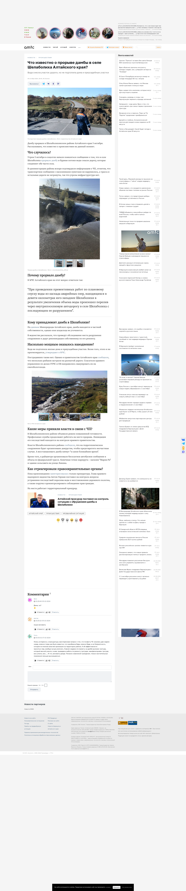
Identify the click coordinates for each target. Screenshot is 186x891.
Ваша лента (128, 47)
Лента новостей (125, 55)
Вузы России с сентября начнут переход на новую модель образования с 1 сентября (135, 387)
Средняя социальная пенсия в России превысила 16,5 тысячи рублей (133, 538)
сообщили (103, 357)
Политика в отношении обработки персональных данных (42, 735)
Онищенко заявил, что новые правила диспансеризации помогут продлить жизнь (135, 553)
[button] (105, 180)
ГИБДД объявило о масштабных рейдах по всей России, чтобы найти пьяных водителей (135, 214)
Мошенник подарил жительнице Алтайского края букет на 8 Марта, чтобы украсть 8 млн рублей (136, 412)
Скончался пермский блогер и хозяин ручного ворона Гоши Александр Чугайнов (135, 279)
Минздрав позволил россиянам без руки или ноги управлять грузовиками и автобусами (134, 563)
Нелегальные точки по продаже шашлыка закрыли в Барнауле (134, 222)
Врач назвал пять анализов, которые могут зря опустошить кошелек (135, 91)
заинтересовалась (59, 473)
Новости (46, 47)
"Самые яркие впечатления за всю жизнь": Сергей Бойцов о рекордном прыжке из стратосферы (135, 256)
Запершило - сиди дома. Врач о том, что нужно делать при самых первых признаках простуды (135, 106)
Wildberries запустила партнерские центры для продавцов (135, 420)
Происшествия (45, 57)
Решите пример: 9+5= (36, 685)
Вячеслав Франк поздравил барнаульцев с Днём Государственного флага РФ (135, 571)
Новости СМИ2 (29, 709)
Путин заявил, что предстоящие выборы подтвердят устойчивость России (134, 197)
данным (35, 327)
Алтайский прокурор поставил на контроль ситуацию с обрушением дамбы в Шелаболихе (83, 501)
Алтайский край (36, 513)
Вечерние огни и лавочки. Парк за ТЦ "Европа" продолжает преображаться (133, 114)
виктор (36, 618)
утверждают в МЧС (55, 352)
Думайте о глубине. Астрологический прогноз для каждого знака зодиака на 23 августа (134, 122)
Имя (30, 666)
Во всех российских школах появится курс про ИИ (135, 547)
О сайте (50, 723)
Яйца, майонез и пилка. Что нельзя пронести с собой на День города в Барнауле (132, 522)
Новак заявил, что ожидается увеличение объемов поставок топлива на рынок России (135, 189)
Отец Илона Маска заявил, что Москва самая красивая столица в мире (133, 84)
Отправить (34, 689)
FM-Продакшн (52, 718)
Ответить (55, 612)
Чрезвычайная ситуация (73, 513)
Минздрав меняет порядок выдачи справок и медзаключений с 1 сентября (135, 404)
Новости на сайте (30, 718)
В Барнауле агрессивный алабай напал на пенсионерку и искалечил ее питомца (135, 271)
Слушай (63, 47)
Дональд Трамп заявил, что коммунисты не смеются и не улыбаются (135, 480)
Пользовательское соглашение (34, 721)
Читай (55, 47)
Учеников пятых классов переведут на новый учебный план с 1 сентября (133, 396)
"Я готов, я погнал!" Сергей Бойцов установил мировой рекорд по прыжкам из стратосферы (135, 379)
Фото (35, 599)
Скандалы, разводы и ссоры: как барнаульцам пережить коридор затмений (135, 98)
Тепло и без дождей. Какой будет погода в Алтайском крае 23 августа (135, 130)
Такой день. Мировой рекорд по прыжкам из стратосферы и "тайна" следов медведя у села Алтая (136, 181)
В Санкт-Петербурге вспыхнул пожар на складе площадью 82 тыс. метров (134, 77)
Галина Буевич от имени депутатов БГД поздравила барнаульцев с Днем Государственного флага (134, 429)
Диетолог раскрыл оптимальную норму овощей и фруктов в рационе (134, 264)
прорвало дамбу (49, 160)
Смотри (72, 47)
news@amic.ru (91, 731)
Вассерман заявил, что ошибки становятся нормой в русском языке (135, 330)
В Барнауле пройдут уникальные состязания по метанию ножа (131, 347)
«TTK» (51, 753)
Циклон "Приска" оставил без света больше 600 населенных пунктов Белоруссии (135, 62)
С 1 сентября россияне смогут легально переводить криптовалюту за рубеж (134, 577)
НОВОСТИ (31, 57)
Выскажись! (34, 84)
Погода (26, 723)
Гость (35, 635)
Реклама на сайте (53, 721)
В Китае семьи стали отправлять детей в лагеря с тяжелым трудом (134, 205)
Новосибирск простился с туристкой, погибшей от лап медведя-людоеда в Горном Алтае (135, 339)
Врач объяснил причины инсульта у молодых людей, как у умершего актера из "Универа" (135, 69)
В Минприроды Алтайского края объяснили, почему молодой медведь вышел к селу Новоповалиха (135, 513)
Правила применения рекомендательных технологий (41, 732)
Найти (158, 47)
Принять (116, 887)
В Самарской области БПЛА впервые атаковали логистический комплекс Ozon (134, 530)
